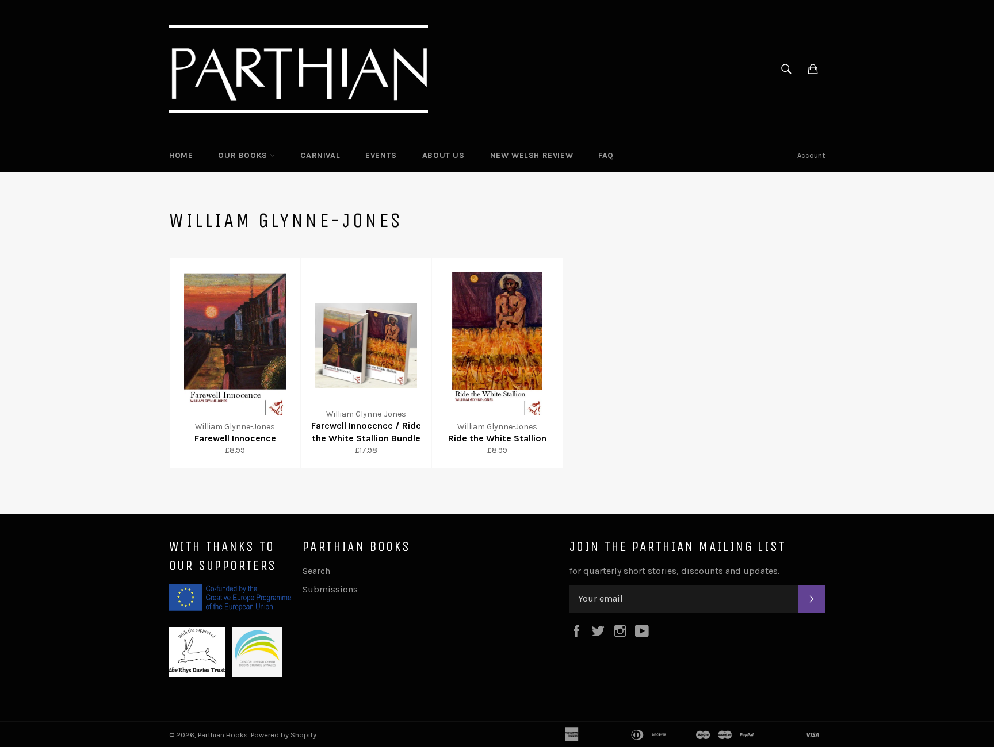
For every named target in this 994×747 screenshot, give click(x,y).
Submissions (330, 589)
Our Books (244, 155)
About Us (443, 155)
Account (811, 155)
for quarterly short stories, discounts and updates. (674, 570)
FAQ (606, 155)
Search (316, 570)
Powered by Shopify (283, 734)
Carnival (320, 155)
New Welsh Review (532, 155)
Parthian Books (223, 734)
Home (181, 155)
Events (381, 155)
